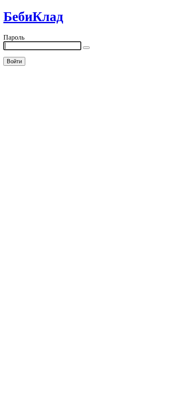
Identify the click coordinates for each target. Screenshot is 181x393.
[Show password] (86, 47)
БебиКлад (33, 16)
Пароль (13, 37)
